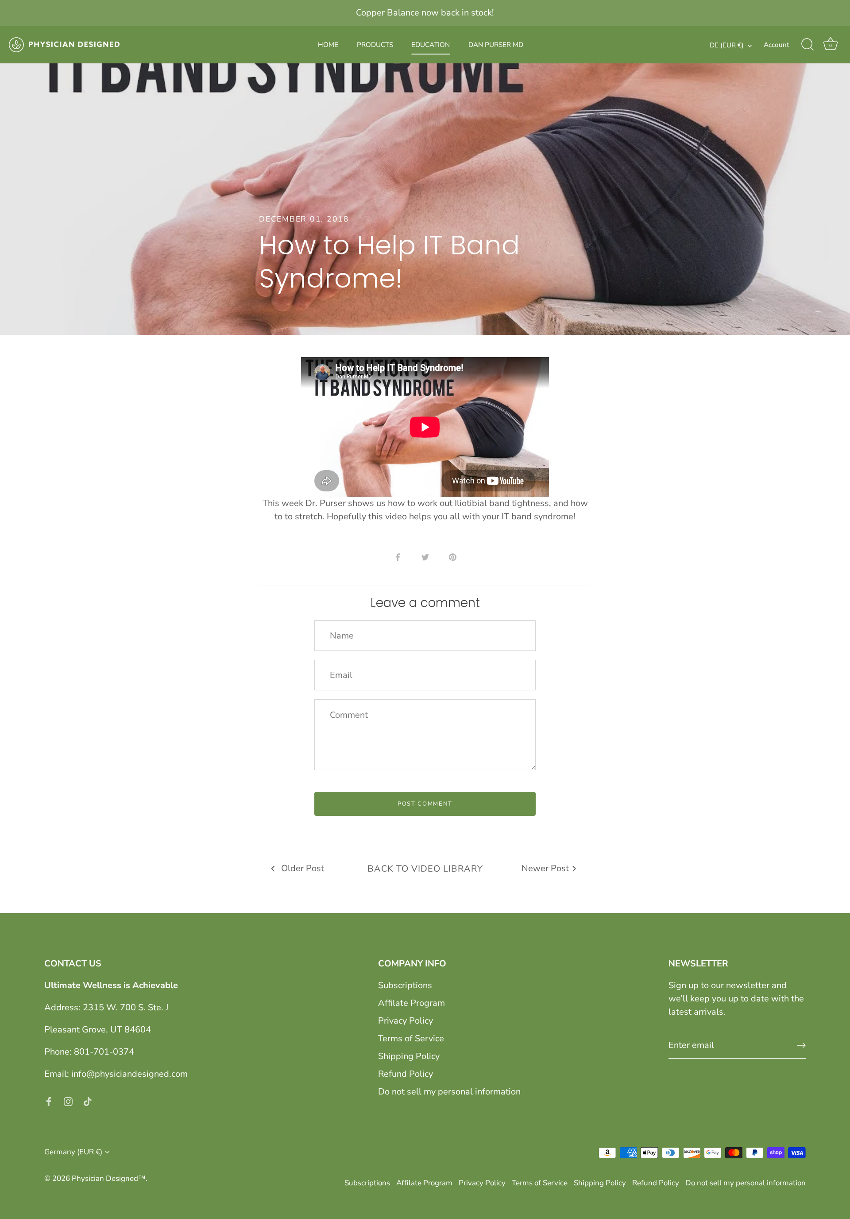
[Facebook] (48, 1100)
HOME (328, 44)
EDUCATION (430, 44)
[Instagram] (68, 1100)
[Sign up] (801, 1045)
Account (776, 44)
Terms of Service (411, 1038)
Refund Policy (405, 1074)
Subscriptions (405, 985)
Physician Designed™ (109, 1178)
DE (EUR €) (727, 45)
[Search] (807, 45)
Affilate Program (411, 1003)
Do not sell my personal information (449, 1092)
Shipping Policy (409, 1056)
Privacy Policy (405, 1021)
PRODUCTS (375, 44)
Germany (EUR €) (73, 1152)
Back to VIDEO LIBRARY (425, 869)
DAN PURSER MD (495, 44)
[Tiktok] (87, 1100)
